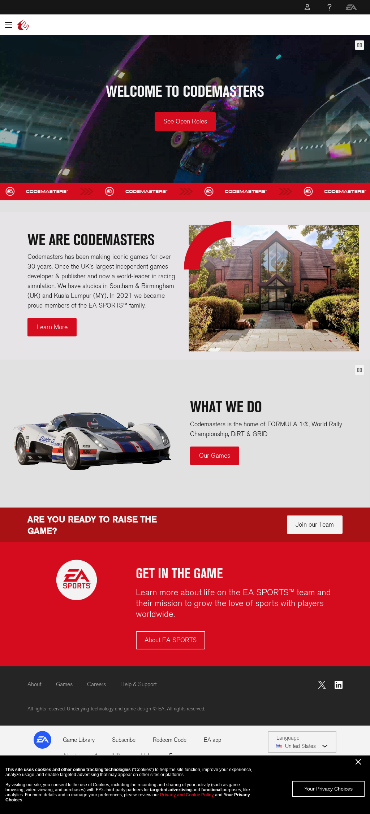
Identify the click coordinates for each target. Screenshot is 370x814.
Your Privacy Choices (328, 789)
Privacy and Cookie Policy (187, 794)
